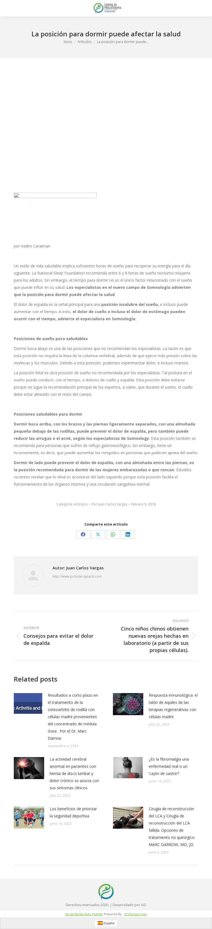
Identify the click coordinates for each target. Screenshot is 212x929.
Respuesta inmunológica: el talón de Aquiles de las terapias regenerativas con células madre (173, 706)
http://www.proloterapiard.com (77, 576)
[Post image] (28, 703)
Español (108, 923)
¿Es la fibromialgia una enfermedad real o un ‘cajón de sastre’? (169, 766)
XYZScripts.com (135, 914)
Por (109, 504)
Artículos (81, 504)
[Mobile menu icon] (9, 8)
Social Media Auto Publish (84, 914)
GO (143, 905)
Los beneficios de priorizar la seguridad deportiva (73, 812)
